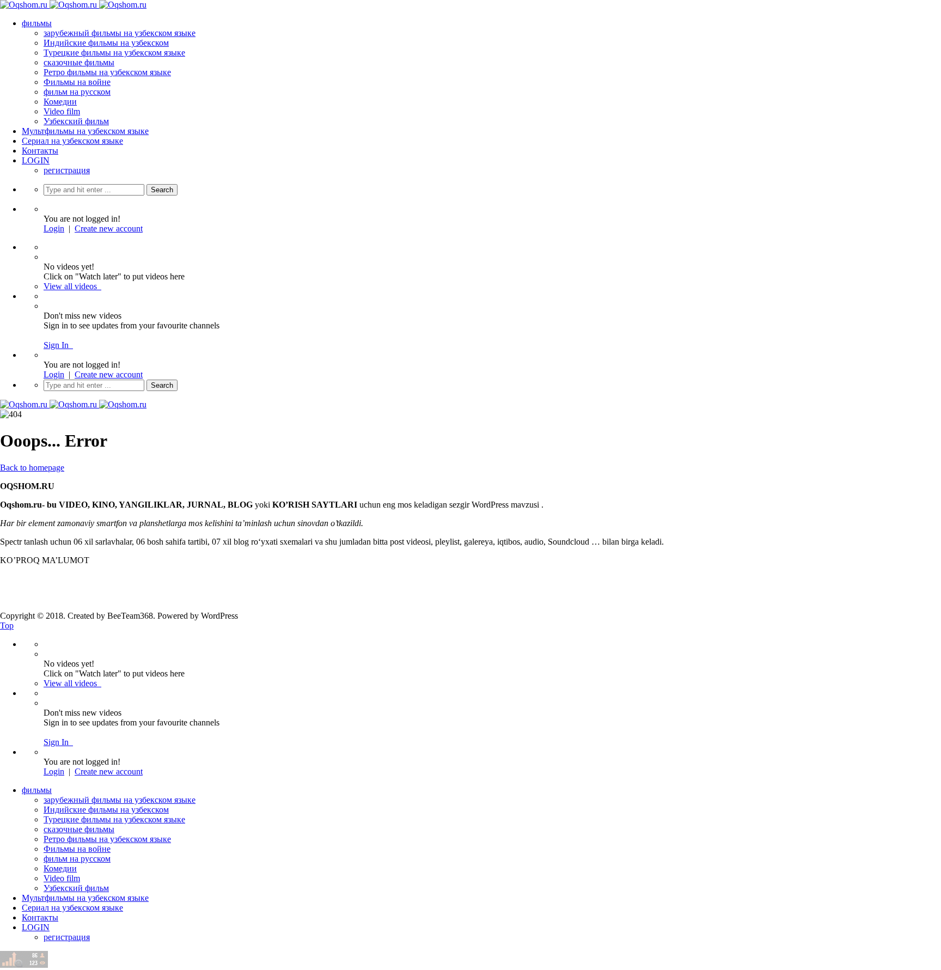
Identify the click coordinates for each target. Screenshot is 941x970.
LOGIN (36, 160)
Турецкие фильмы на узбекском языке (114, 52)
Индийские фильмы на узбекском (106, 42)
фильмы (37, 23)
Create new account (109, 228)
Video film (62, 111)
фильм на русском (77, 91)
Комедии (60, 101)
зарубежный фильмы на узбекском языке (119, 33)
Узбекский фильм (76, 121)
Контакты (40, 150)
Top (7, 625)
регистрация (67, 170)
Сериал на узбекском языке (72, 140)
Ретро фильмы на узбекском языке (107, 72)
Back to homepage (32, 467)
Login (54, 228)
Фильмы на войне (77, 82)
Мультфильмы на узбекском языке (85, 131)
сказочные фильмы (79, 62)
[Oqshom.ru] (73, 4)
